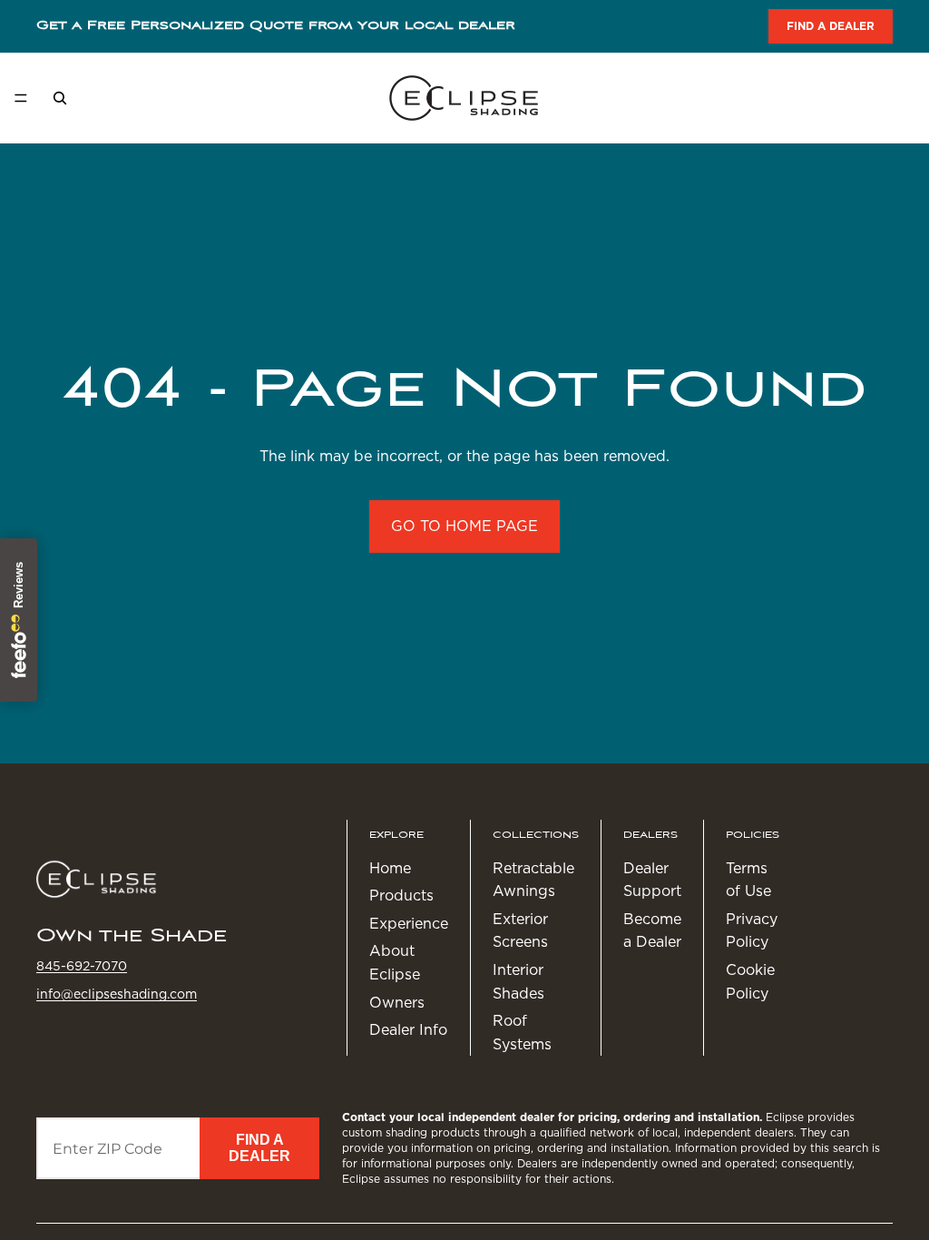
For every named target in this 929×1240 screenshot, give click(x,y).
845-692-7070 (81, 966)
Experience (408, 923)
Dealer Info (408, 1029)
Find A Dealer (259, 1148)
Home (390, 868)
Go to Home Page (464, 526)
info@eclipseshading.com (116, 994)
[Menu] (21, 98)
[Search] (60, 98)
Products (401, 895)
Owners (397, 1002)
